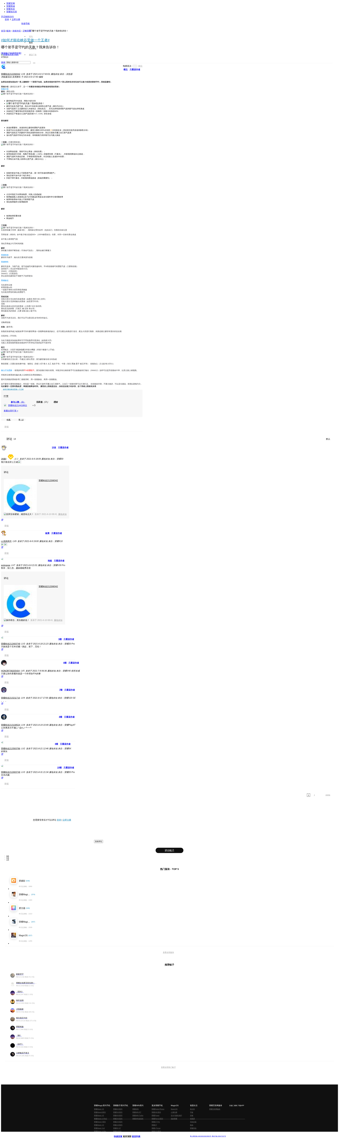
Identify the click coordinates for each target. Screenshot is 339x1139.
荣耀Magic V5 (99, 1115)
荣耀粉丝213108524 (10, 725)
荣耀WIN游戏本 (137, 1119)
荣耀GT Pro (156, 1122)
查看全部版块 (168, 952)
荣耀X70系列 (156, 1131)
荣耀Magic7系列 (100, 1122)
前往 (140, 66)
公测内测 (174, 1112)
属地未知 (62, 514)
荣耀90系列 (117, 1131)
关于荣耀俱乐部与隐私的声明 (138, 1134)
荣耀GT (154, 1125)
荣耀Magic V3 (99, 1125)
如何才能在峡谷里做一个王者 (13, 389)
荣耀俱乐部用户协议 (121, 1134)
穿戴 (191, 1115)
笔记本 (192, 1109)
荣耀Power (155, 1115)
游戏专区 (16, 31)
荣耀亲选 (10, 9)
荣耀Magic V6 (99, 1109)
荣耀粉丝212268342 (10, 74)
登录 (7, 19)
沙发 (54, 447)
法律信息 (161, 1134)
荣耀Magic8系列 (100, 1112)
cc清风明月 (6, 541)
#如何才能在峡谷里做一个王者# (25, 40)
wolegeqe (5, 565)
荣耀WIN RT (136, 1112)
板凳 (47, 533)
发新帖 (327, 795)
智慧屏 (192, 1119)
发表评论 (98, 841)
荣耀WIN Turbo (137, 1115)
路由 (191, 1125)
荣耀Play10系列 (157, 1119)
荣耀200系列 (117, 1122)
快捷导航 (25, 23)
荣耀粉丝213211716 (10, 698)
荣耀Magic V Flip (100, 1131)
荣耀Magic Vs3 (99, 1128)
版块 (8, 31)
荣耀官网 (10, 3)
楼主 (126, 69)
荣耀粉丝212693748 (10, 644)
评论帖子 (169, 850)
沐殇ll (3, 459)
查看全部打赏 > (11, 411)
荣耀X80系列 (156, 1112)
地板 (50, 560)
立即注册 (16, 19)
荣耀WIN (135, 1109)
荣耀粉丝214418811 (17, 405)
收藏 (9, 420)
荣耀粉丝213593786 (10, 748)
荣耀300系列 (117, 1119)
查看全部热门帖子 (168, 1067)
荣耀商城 (10, 6)
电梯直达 (127, 66)
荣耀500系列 (117, 1112)
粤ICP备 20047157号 (218, 1136)
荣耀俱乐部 (11, 12)
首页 (31, 30)
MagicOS (174, 1109)
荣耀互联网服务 (214, 1109)
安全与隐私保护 (176, 1115)
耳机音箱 (193, 1122)
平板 (191, 1112)
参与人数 (18, 402)
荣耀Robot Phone (158, 1109)
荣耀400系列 (117, 1115)
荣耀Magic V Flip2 (100, 1119)
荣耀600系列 (117, 1109)
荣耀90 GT (117, 1128)
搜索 (3, 62)
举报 (6, 427)
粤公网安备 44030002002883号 (200, 1136)
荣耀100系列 (117, 1125)
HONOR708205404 (10, 671)
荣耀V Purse (156, 1128)
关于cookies (153, 1134)
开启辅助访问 (7, 17)
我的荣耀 (174, 1119)
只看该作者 (135, 69)
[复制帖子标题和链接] (11, 53)
